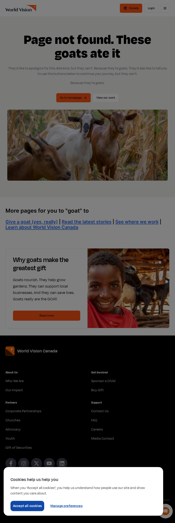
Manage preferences (66, 506)
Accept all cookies (27, 506)
